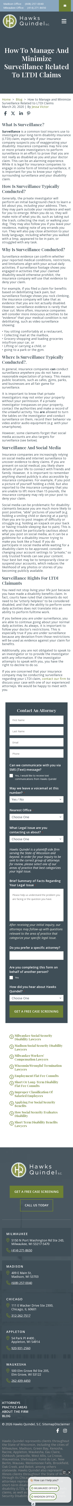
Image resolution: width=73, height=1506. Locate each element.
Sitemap (48, 1424)
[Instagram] (65, 1430)
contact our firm (54, 679)
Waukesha (16, 1364)
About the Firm (15, 1412)
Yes (17, 977)
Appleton (15, 1332)
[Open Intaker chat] (33, 1504)
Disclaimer (62, 1424)
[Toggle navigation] (64, 21)
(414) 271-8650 (36, 7)
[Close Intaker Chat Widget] (69, 1472)
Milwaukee (17, 1234)
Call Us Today (36, 1205)
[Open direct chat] (64, 1472)
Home (6, 99)
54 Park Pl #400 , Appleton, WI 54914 (25, 1340)
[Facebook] (57, 1430)
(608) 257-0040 (34, 3)
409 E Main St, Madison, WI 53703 (25, 1275)
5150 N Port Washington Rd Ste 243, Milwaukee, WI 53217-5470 (37, 1242)
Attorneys (11, 1403)
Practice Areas (14, 1407)
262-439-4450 (20, 1381)
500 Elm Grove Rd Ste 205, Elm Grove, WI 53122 (30, 1372)
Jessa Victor (40, 107)
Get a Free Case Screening (36, 1192)
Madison (14, 1266)
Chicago (14, 1299)
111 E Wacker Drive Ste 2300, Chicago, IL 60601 (32, 1307)
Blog (19, 99)
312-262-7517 (20, 1316)
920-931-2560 (20, 1348)
